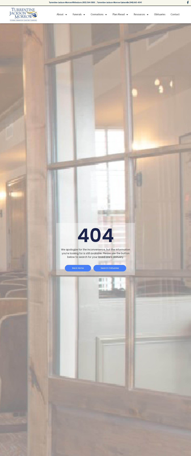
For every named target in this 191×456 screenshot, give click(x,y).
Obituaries (159, 14)
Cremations (97, 14)
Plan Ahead (119, 14)
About (60, 14)
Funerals (77, 14)
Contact (175, 14)
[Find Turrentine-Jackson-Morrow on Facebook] (187, 2)
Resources (139, 14)
